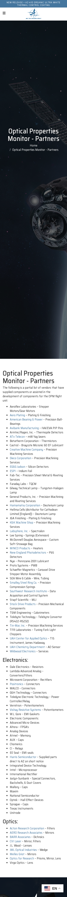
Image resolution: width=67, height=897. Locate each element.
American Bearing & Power (26, 419)
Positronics (16, 684)
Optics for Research (22, 858)
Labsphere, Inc (19, 531)
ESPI (13, 471)
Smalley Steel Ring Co (23, 582)
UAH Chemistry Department (27, 647)
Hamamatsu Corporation (25, 505)
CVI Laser (15, 841)
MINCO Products (20, 548)
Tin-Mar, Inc (17, 625)
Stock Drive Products (23, 604)
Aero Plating (17, 415)
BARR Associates (20, 837)
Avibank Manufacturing (24, 428)
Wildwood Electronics (23, 651)
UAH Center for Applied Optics (28, 638)
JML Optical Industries (23, 849)
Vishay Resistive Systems (25, 709)
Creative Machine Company (26, 449)
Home (33, 145)
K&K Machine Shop (21, 522)
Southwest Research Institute (28, 591)
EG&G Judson (17, 466)
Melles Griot (17, 854)
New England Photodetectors (28, 552)
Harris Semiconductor (23, 757)
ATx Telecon (17, 436)
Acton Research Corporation (27, 828)
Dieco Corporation (20, 458)
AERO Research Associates (26, 832)
